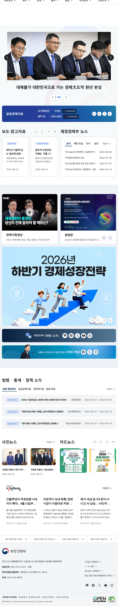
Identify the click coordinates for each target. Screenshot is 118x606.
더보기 (105, 143)
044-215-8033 (14, 577)
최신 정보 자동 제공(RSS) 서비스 (99, 575)
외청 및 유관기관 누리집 (43, 539)
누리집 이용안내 (91, 561)
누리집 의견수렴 (62, 597)
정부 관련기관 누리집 (13, 539)
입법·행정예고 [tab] (9, 390)
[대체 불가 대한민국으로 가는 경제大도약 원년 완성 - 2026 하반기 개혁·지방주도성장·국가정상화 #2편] (73, 460)
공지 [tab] (69, 144)
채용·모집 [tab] (78, 143)
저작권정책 (22, 597)
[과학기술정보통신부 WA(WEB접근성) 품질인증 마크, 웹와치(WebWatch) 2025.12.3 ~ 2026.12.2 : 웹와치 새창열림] (111, 599)
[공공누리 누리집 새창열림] (99, 599)
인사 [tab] (88, 143)
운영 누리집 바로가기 (70, 539)
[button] (53, 97)
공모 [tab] (96, 143)
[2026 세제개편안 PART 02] (102, 460)
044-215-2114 (18, 566)
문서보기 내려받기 (92, 571)
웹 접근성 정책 (34, 597)
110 (30, 572)
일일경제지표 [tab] (24, 389)
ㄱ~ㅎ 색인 (89, 566)
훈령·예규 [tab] (51, 389)
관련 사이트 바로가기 (99, 539)
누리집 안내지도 (48, 597)
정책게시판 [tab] (38, 389)
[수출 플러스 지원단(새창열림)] (59, 286)
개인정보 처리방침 (9, 597)
